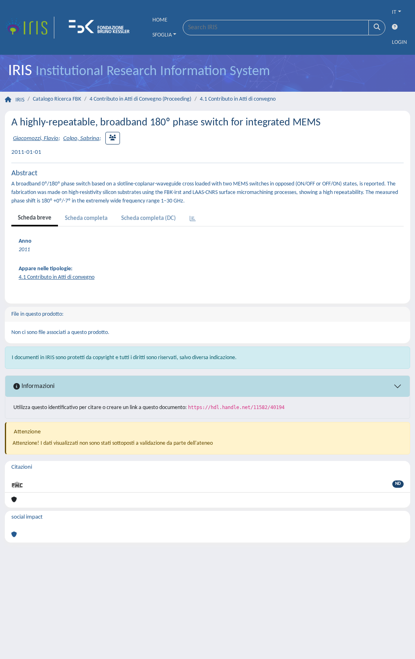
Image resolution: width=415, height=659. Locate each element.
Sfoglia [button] (162, 35)
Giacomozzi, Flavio (35, 139)
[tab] (193, 219)
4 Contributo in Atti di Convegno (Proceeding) (140, 99)
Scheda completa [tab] (86, 218)
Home (159, 20)
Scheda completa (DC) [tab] (148, 218)
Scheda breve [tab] (34, 218)
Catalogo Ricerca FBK (57, 99)
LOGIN (399, 42)
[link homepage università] (102, 28)
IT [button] (394, 12)
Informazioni (37, 386)
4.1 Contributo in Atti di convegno (238, 99)
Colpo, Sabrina (81, 139)
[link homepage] (29, 28)
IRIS (19, 100)
